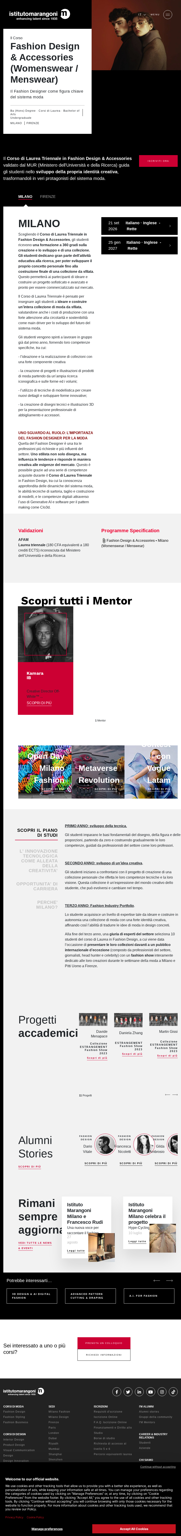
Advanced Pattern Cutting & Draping (87, 1296)
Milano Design (59, 1417)
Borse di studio (104, 1438)
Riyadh (53, 1443)
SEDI (52, 1406)
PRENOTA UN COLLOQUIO (104, 1343)
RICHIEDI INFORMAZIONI (104, 1355)
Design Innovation (16, 1460)
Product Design (14, 1444)
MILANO (25, 197)
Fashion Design (14, 1411)
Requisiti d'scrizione (108, 1411)
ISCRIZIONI (101, 1406)
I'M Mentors (147, 1422)
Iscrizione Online (106, 1417)
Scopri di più (97, 1057)
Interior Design (13, 1439)
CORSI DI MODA (13, 1406)
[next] (175, 1095)
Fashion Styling (14, 1417)
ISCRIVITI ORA (158, 161)
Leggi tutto (76, 1250)
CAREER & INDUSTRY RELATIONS (153, 1436)
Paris (52, 1427)
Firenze (54, 1422)
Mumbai (54, 1448)
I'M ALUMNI (146, 1406)
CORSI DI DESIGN (14, 1434)
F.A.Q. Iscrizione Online (110, 1422)
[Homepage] (40, 14)
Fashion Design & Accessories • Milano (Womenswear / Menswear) (134, 543)
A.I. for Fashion (143, 1295)
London (54, 1433)
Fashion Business (15, 1422)
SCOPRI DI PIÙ (39, 703)
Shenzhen (56, 1459)
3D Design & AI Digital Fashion (31, 1296)
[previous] (167, 1095)
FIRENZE (48, 197)
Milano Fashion (59, 1411)
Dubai (53, 1438)
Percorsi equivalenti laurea (113, 1454)
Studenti (145, 1442)
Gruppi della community (155, 1417)
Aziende (145, 1448)
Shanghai (55, 1454)
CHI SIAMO (146, 1460)
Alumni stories (149, 1411)
